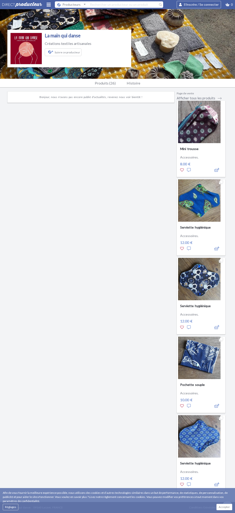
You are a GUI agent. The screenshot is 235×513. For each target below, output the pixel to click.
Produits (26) (105, 83)
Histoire (133, 83)
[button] (229, 4)
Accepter (224, 506)
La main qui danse (63, 35)
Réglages (10, 506)
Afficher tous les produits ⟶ (199, 98)
